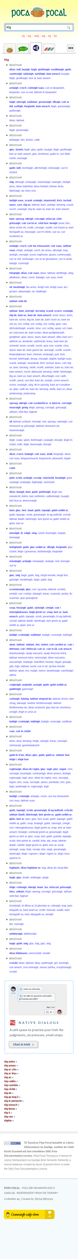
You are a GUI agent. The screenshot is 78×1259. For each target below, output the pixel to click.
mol (44, 421)
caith (37, 139)
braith (26, 877)
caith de (24, 389)
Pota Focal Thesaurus (45, 1155)
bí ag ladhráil (54, 514)
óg (23, 36)
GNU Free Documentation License (27, 1168)
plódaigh (14, 139)
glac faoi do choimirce (58, 707)
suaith (48, 227)
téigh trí (68, 440)
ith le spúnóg (41, 384)
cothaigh (14, 698)
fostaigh (21, 607)
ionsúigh (14, 533)
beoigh (53, 223)
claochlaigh (44, 182)
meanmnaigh (16, 430)
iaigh (49, 849)
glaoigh (67, 662)
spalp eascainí (34, 653)
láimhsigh (31, 519)
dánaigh (21, 703)
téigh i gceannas (27, 551)
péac (12, 186)
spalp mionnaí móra (55, 653)
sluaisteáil (49, 200)
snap (50, 612)
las (46, 887)
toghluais (42, 254)
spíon (27, 440)
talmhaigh (23, 358)
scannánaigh (17, 589)
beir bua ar (15, 500)
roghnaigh (15, 769)
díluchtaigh (48, 376)
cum (12, 731)
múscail (50, 218)
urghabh (27, 684)
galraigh (14, 579)
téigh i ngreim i (30, 853)
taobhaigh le (23, 786)
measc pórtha (47, 967)
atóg (36, 36)
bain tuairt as (30, 910)
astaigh (37, 684)
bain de (50, 209)
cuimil (41, 533)
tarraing (61, 204)
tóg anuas (11, 1065)
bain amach (53, 73)
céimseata (15, 745)
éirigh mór (43, 287)
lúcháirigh (15, 905)
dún (43, 849)
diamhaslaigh (17, 653)
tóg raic (9, 1116)
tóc (55, 36)
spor (45, 345)
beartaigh (25, 773)
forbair (53, 186)
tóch (59, 200)
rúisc (38, 328)
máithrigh (41, 291)
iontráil (13, 593)
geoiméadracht (30, 745)
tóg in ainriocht (14, 1101)
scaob (28, 200)
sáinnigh (39, 607)
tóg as (27, 204)
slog (34, 533)
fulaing (25, 698)
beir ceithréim (37, 496)
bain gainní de (35, 350)
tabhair (20, 120)
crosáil (13, 963)
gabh (68, 69)
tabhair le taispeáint (45, 92)
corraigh (40, 218)
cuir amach (65, 648)
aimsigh (21, 102)
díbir (58, 337)
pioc (55, 769)
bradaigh (60, 477)
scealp (37, 477)
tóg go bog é (12, 1097)
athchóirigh (40, 168)
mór (57, 561)
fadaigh (40, 277)
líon (23, 139)
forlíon (29, 139)
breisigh (65, 561)
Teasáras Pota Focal (39, 1142)
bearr (23, 345)
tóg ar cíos (11, 1069)
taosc (12, 204)
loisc (12, 891)
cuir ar (41, 648)
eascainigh (15, 662)
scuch (12, 209)
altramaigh (25, 291)
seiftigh (18, 106)
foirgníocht (45, 458)
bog (65, 250)
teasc (50, 341)
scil (20, 324)
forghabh (29, 106)
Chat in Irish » (23, 1044)
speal (58, 328)
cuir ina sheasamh (39, 246)
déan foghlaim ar (31, 867)
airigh (45, 877)
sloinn (44, 644)
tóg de (31, 209)
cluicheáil (48, 477)
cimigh (49, 607)
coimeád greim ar (38, 832)
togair (62, 769)
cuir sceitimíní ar (38, 403)
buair (61, 223)
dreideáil (27, 341)
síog (30, 384)
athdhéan (14, 277)
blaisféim (39, 662)
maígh (33, 670)
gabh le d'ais (16, 755)
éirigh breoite (48, 575)
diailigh (66, 773)
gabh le (54, 153)
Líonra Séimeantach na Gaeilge (22, 1160)
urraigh (13, 711)
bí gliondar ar (42, 905)
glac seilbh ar (38, 547)
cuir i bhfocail (28, 648)
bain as (41, 209)
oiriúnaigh (54, 168)
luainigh (56, 182)
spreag (20, 218)
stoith (33, 367)
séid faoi (43, 223)
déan (12, 69)
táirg (37, 963)
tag (43, 36)
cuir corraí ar (29, 223)
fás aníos (31, 287)
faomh (19, 149)
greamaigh (45, 102)
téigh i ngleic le (48, 853)
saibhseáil (39, 341)
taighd (52, 358)
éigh (17, 666)
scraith (31, 345)
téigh (32, 407)
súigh (27, 533)
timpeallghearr (17, 354)
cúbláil (21, 845)
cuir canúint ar (57, 644)
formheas (43, 153)
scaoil (70, 204)
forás (60, 186)
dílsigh (56, 102)
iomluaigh (27, 259)
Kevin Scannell (13, 1151)
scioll (55, 315)
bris (68, 223)
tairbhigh (40, 73)
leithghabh (15, 547)
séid (58, 218)
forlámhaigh (44, 551)
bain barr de (61, 341)
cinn (70, 769)
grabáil (57, 836)
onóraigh (22, 158)
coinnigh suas (36, 87)
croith (30, 227)
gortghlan (14, 337)
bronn (65, 698)
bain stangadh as (34, 914)
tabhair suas (28, 800)
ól (22, 533)
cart (19, 204)
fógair (58, 662)
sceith (58, 350)
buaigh (26, 69)
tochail (67, 200)
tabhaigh (28, 73)
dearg (34, 358)
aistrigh (51, 204)
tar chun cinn (28, 190)
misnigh (36, 421)
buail (30, 510)
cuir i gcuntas (39, 589)
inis (38, 644)
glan (58, 324)
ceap (12, 607)
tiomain (50, 662)
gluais (52, 254)
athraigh (19, 182)
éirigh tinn (62, 575)
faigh (34, 69)
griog (25, 407)
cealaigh (22, 209)
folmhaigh (66, 371)
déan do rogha (30, 769)
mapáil (61, 533)
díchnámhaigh (17, 328)
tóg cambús (12, 1085)
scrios (22, 319)
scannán (55, 593)
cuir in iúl (51, 648)
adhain (13, 411)
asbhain (49, 367)
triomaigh (51, 533)
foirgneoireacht (29, 458)
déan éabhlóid (24, 186)
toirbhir (31, 703)
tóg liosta (10, 1108)
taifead (52, 589)
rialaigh (44, 741)
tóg (6, 59)
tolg (11, 182)
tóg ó (8, 1112)
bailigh (13, 263)
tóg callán (11, 1081)
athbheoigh (15, 933)
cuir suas (56, 246)
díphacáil (36, 371)
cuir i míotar (24, 593)
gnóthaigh (44, 69)
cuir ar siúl (15, 259)
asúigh (48, 380)
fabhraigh (14, 190)
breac (46, 593)
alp (48, 840)
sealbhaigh (57, 69)
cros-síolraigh (30, 967)
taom (69, 315)
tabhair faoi (62, 755)
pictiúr (65, 593)
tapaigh (46, 510)
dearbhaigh (53, 670)
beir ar (32, 78)
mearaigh (30, 231)
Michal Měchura (44, 1199)
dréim (25, 496)
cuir (57, 376)
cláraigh (37, 593)
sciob (19, 477)
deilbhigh (61, 273)
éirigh (19, 250)
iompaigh (31, 182)
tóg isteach (11, 1104)
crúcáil (67, 514)
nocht (39, 345)
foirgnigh (14, 273)
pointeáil (54, 782)
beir (24, 510)
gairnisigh (27, 689)
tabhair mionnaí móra (21, 657)
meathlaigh (26, 579)
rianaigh (62, 741)
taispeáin (14, 92)
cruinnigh (23, 263)
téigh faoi (23, 759)
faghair (33, 411)
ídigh (12, 440)
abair (12, 644)
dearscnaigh (30, 500)
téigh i (12, 759)
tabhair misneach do (47, 425)
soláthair (32, 102)
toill (18, 168)
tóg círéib (10, 1089)
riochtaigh (27, 168)
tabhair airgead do (40, 698)
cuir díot (29, 380)
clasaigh (43, 358)
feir (11, 924)
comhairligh (39, 773)
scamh (30, 328)
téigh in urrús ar (27, 711)
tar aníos (46, 250)
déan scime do (17, 227)
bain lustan (35, 332)
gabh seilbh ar (60, 510)
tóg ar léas (11, 1073)
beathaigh (19, 287)
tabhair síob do (18, 301)
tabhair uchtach (22, 421)
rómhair (37, 354)
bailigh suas (16, 200)
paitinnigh (15, 110)
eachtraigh (67, 670)
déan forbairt (41, 186)
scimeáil (14, 345)
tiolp (43, 840)
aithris (12, 675)
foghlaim (14, 867)
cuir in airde (65, 259)
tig (49, 36)
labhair (21, 644)
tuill (18, 69)
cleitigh (66, 182)
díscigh (58, 440)
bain (43, 204)
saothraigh (15, 73)
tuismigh (64, 963)
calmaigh (62, 421)
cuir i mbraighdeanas (21, 827)
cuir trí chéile (44, 231)
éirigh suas (56, 287)
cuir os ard (27, 92)
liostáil (46, 953)
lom (51, 345)
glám (12, 523)
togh (49, 769)
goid (11, 477)
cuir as (56, 231)
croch (23, 87)
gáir (11, 666)
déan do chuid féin (57, 867)
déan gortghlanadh (53, 332)
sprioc (44, 782)
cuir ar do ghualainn (46, 259)
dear (18, 741)
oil (10, 287)
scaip (19, 440)
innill (60, 277)
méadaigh (15, 561)
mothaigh (35, 877)
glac (11, 149)
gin (56, 963)
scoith (40, 367)
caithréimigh (53, 496)
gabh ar (50, 755)
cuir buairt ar (60, 227)
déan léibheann (18, 953)
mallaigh (28, 662)
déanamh (57, 458)
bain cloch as (52, 319)
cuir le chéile (23, 731)
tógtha (9, 1120)
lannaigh (49, 350)
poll (57, 354)
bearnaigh (36, 444)
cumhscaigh (64, 254)
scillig (26, 324)
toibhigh (67, 634)
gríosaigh (14, 223)
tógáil (67, 458)
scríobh (61, 589)
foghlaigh (37, 482)
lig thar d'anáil (57, 666)
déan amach (54, 773)
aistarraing (29, 393)
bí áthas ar (27, 905)
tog (29, 36)
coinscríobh (35, 953)
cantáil (36, 840)
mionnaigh (41, 657)
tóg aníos (10, 1061)
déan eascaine (56, 657)
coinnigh (19, 924)
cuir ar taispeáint (54, 87)
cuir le (12, 565)
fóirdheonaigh (44, 703)
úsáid (12, 444)
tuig (44, 867)
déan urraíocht (36, 707)
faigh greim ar (37, 612)
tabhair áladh (16, 519)
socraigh (14, 773)
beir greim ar (45, 519)
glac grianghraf (28, 598)
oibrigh (29, 218)
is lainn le (54, 403)
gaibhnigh (15, 689)
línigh (36, 741)
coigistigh (15, 684)
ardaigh (13, 87)
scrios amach (61, 380)
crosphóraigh (63, 967)
